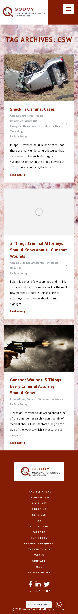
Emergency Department (24, 126)
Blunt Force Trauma (31, 115)
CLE (39, 520)
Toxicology (16, 131)
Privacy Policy (39, 572)
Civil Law (39, 503)
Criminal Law (27, 263)
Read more (16, 175)
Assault (14, 115)
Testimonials (39, 549)
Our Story (39, 537)
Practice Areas (39, 491)
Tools (39, 555)
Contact (39, 560)
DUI (35, 121)
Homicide (15, 268)
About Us (39, 508)
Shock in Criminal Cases (32, 109)
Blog (39, 566)
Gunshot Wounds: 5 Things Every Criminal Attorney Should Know (35, 386)
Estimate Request (39, 543)
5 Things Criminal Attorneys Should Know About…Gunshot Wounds (38, 250)
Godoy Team (39, 526)
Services (39, 514)
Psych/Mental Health (51, 126)
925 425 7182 (39, 591)
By (18, 136)
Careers (39, 532)
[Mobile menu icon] (68, 9)
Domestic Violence (21, 121)
